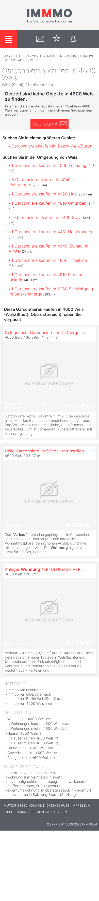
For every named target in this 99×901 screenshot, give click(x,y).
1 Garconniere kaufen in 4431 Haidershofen (52, 231)
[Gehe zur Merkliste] (56, 39)
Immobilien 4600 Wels (25, 703)
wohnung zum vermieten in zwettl (34, 777)
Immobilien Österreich (25, 690)
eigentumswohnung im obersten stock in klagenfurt (49, 790)
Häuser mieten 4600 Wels (32, 743)
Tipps (8, 812)
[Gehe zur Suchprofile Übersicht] (40, 39)
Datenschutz (57, 805)
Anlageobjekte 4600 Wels (28, 757)
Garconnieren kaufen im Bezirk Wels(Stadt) (52, 146)
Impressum (81, 805)
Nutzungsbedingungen (24, 805)
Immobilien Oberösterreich (29, 694)
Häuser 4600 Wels (22, 733)
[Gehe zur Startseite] (49, 22)
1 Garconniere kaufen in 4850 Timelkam (49, 260)
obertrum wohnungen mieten (31, 773)
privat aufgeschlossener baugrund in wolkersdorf (47, 781)
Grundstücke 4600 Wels (27, 748)
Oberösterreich (80, 56)
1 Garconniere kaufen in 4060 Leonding (48, 165)
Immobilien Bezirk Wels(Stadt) (31, 698)
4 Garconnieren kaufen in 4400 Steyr (46, 217)
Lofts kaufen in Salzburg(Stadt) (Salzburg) (42, 794)
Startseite (12, 56)
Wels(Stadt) (15, 60)
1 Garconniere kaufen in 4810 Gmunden (48, 203)
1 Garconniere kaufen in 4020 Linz (43, 193)
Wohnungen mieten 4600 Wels (36, 728)
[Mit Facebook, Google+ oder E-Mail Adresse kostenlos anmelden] (73, 39)
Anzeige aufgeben (52, 812)
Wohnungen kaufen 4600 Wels (36, 723)
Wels (34, 60)
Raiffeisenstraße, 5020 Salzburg (33, 786)
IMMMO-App (25, 812)
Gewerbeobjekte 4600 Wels (30, 752)
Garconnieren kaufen (43, 56)
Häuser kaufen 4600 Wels (32, 738)
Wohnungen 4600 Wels (26, 719)
